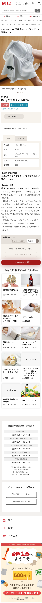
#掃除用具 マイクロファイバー (14, 128)
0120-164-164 (22, 435)
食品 (29, 20)
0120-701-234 (22, 442)
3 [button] (22, 92)
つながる (36, 16)
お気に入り (4, 20)
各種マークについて (8, 109)
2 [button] (20, 92)
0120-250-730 (22, 462)
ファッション (13, 20)
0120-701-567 (22, 448)
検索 (38, 11)
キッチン (35, 20)
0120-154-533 (22, 455)
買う (8, 16)
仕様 (9, 138)
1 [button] (17, 92)
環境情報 (21, 138)
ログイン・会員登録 (19, 3)
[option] (21, 63)
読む (22, 16)
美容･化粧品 (22, 20)
